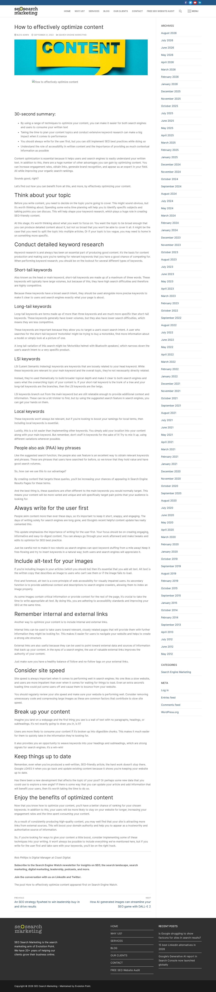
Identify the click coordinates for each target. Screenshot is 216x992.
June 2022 (167, 339)
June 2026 (167, 47)
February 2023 (170, 303)
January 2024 (169, 230)
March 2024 (168, 215)
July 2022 (167, 332)
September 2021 (171, 405)
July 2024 (167, 201)
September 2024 (171, 186)
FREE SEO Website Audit (125, 970)
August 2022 (169, 325)
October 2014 (169, 610)
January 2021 (169, 463)
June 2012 (167, 646)
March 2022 (168, 361)
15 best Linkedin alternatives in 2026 (177, 947)
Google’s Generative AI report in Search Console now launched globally (178, 960)
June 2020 (167, 515)
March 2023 (168, 296)
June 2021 (167, 427)
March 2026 (168, 69)
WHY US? (116, 933)
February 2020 (170, 544)
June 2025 (167, 120)
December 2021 (170, 383)
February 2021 (169, 456)
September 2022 (171, 317)
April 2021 (167, 442)
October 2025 (169, 106)
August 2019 (168, 573)
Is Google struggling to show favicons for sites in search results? (180, 935)
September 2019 (171, 566)
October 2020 (169, 486)
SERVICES (117, 940)
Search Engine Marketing (72, 35)
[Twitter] (190, 2)
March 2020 (168, 537)
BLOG (114, 948)
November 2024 (171, 171)
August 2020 (169, 500)
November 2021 (170, 391)
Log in (165, 690)
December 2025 (171, 91)
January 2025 (169, 157)
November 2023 (171, 244)
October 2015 (169, 588)
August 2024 (169, 193)
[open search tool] (180, 11)
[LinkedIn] (200, 2)
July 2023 (167, 266)
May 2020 (167, 522)
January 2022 (169, 376)
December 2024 (171, 164)
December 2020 (171, 471)
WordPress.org (170, 712)
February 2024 (170, 222)
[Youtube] (195, 2)
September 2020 (171, 493)
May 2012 (167, 653)
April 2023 (167, 288)
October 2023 (169, 252)
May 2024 (167, 208)
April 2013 (167, 632)
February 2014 (169, 617)
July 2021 (167, 420)
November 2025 (171, 98)
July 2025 (167, 113)
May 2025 (167, 128)
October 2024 (169, 179)
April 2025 (167, 135)
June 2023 (167, 274)
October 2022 (169, 310)
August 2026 (169, 33)
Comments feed (170, 704)
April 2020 (167, 529)
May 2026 (167, 54)
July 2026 (167, 40)
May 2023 (167, 281)
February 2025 (170, 149)
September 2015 (171, 595)
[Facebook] (186, 2)
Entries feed (168, 697)
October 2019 (169, 558)
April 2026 (167, 62)
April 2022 (167, 354)
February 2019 (169, 580)
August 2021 (168, 412)
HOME (114, 926)
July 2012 (167, 639)
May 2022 (167, 347)
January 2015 (169, 602)
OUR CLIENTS (119, 955)
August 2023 (169, 259)
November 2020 (171, 478)
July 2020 (167, 507)
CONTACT (117, 962)
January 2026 (169, 84)
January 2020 (169, 551)
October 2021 (169, 398)
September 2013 (171, 624)
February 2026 (170, 76)
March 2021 (168, 449)
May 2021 (167, 434)
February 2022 (170, 369)
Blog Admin (22, 35)
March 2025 (168, 142)
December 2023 (171, 237)
